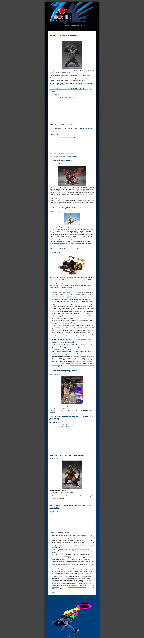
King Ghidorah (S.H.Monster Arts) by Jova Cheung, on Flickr (64, 124)
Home (60, 26)
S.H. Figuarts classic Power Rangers (64, 322)
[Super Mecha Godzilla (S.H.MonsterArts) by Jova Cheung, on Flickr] (72, 438)
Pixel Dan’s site (70, 298)
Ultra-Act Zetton (62, 323)
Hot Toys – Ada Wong (72, 339)
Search (82, 26)
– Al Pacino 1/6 (74, 341)
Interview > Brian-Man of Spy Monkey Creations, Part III (68, 363)
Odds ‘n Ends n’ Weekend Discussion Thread (66, 249)
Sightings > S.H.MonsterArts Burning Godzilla (67, 455)
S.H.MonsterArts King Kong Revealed (63, 371)
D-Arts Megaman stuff (81, 322)
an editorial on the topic (86, 549)
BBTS (67, 227)
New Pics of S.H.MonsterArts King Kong (64, 35)
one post (91, 353)
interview (62, 325)
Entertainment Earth (85, 226)
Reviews (67, 26)
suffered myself (70, 346)
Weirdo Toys (91, 359)
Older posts (52, 592)
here (61, 85)
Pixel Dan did (67, 556)
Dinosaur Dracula (85, 344)
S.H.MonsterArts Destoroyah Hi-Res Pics (64, 160)
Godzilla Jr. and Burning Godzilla (72, 559)
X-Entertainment (71, 344)
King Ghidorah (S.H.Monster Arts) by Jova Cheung (61, 153)
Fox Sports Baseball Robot (67, 585)
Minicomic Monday (73, 353)
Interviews (75, 26)
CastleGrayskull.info (60, 298)
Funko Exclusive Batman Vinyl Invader (77, 587)
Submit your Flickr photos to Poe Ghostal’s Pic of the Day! (63, 156)
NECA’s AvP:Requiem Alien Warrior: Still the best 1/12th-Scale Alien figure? (72, 358)
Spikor (80, 585)
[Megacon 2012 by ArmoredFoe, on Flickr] (64, 521)
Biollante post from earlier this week (71, 301)
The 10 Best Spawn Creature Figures (78, 365)
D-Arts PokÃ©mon (72, 323)
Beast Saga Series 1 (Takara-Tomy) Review (80, 356)
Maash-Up (57, 365)
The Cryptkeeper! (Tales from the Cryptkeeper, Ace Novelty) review (70, 359)
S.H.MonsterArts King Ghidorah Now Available (67, 208)
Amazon (76, 226)
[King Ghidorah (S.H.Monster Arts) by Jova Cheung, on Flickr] (72, 110)
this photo (62, 313)
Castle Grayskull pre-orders (69, 292)
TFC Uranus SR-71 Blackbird (61, 341)
